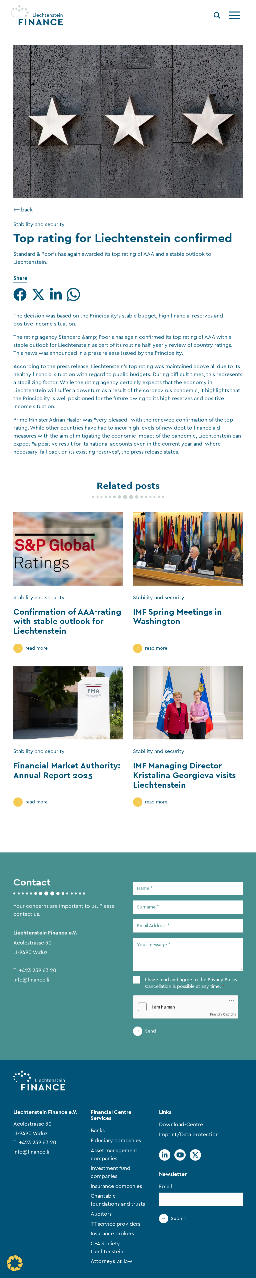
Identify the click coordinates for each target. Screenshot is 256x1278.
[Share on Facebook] (20, 294)
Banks (98, 1130)
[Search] (217, 16)
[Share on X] (38, 294)
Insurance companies (116, 1186)
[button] (14, 1263)
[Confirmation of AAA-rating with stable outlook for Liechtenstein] (68, 548)
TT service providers (115, 1224)
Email (165, 1186)
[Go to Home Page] (37, 15)
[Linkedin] (164, 1155)
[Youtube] (180, 1155)
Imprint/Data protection (189, 1134)
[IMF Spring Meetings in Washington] (188, 548)
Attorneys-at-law (111, 1261)
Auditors (101, 1214)
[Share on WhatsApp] (73, 294)
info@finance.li (31, 980)
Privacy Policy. (223, 980)
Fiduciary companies (116, 1140)
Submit (178, 1218)
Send (150, 1031)
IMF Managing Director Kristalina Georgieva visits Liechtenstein (184, 775)
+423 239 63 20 (37, 970)
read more (36, 648)
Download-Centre (181, 1124)
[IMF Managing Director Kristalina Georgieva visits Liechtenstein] (188, 702)
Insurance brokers (112, 1233)
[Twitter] (195, 1155)
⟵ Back (23, 209)
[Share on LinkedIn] (56, 294)
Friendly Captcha (223, 1014)
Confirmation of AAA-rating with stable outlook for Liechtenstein (67, 621)
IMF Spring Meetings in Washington (177, 616)
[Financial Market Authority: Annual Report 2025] (68, 702)
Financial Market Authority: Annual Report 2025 (66, 770)
